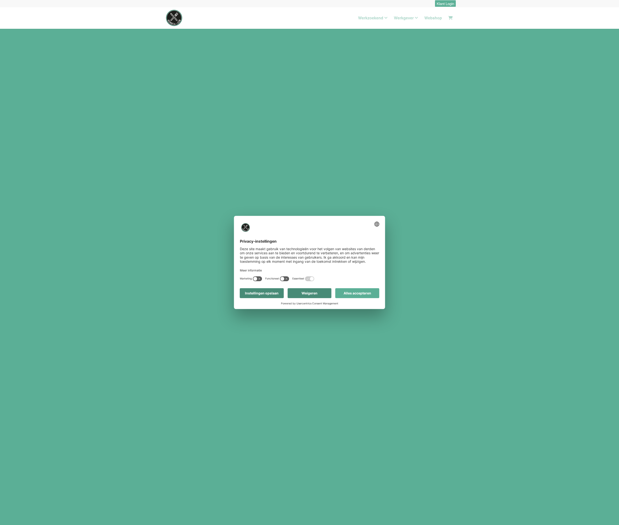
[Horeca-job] (174, 18)
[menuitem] (444, 3)
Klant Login (445, 3)
